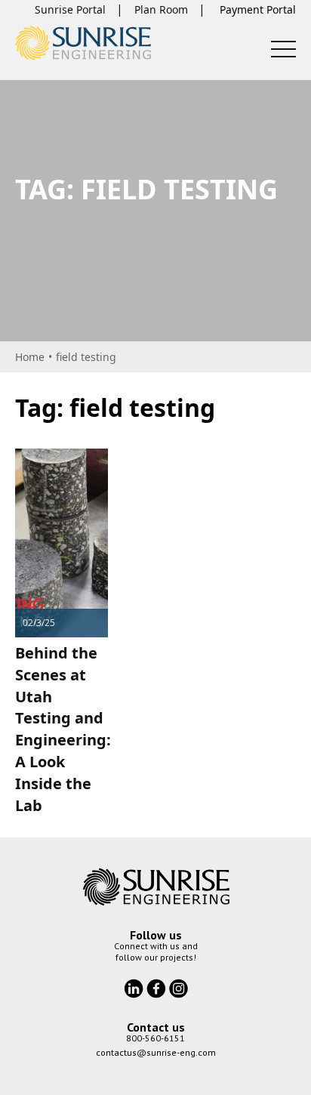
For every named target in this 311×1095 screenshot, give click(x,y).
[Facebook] (157, 987)
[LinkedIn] (135, 987)
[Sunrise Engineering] (83, 43)
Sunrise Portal (70, 9)
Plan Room (161, 9)
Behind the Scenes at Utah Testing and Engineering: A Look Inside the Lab (63, 729)
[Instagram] (178, 987)
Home (30, 357)
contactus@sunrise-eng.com (156, 1052)
